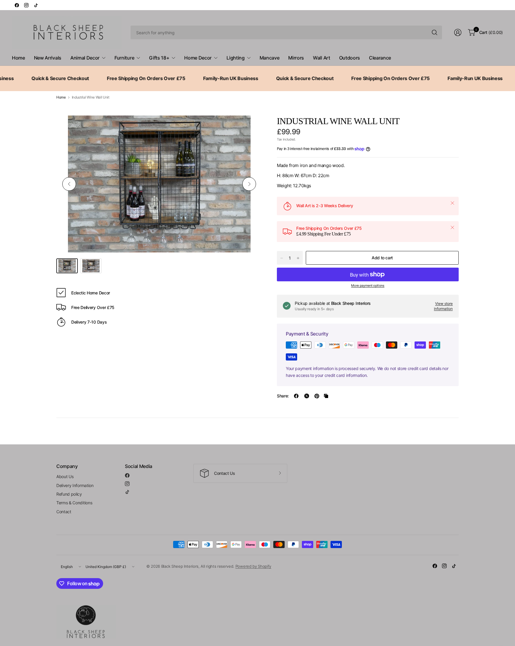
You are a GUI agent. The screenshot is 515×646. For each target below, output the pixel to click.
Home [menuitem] (18, 58)
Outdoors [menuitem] (349, 58)
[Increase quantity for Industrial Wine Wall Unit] (298, 258)
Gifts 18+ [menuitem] (159, 58)
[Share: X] (307, 396)
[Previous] (69, 184)
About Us (64, 476)
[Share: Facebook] (296, 396)
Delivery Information (75, 485)
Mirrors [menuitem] (296, 58)
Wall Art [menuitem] (321, 58)
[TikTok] (36, 5)
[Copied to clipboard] (326, 396)
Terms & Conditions (74, 502)
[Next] (249, 184)
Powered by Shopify (253, 566)
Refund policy (69, 494)
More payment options (367, 285)
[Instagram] (26, 5)
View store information (443, 306)
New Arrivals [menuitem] (47, 58)
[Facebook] (16, 5)
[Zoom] (250, 126)
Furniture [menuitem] (124, 58)
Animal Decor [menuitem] (85, 58)
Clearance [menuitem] (380, 58)
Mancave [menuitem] (270, 58)
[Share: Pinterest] (317, 396)
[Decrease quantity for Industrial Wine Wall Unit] (281, 258)
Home (61, 97)
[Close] (452, 203)
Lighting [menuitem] (235, 58)
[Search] (434, 32)
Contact (63, 511)
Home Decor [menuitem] (198, 58)
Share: (283, 396)
